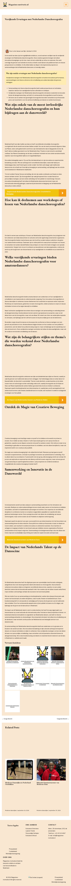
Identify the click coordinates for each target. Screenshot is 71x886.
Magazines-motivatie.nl (18, 4)
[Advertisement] (35, 36)
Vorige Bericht (7, 719)
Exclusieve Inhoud (31, 835)
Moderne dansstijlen (10, 810)
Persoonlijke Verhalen (32, 833)
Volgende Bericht (63, 719)
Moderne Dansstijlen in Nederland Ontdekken (18, 783)
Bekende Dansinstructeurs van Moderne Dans (48, 783)
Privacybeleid (13, 849)
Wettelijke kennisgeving (13, 853)
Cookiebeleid (13, 851)
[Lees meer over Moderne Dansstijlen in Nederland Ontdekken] (19, 769)
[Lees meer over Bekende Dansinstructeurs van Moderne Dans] (51, 769)
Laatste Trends (30, 831)
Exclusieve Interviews (32, 828)
